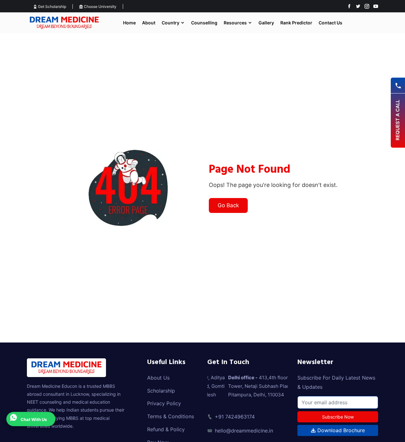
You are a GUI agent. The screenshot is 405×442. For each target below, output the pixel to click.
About (148, 22)
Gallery (266, 22)
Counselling (204, 22)
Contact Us (330, 22)
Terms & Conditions (170, 416)
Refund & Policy (166, 429)
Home (129, 22)
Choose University (99, 6)
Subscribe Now (338, 417)
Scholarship (161, 391)
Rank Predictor (296, 22)
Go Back (228, 205)
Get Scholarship (51, 6)
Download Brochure (340, 430)
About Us (158, 378)
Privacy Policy (164, 403)
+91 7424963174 (235, 416)
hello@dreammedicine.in (244, 430)
